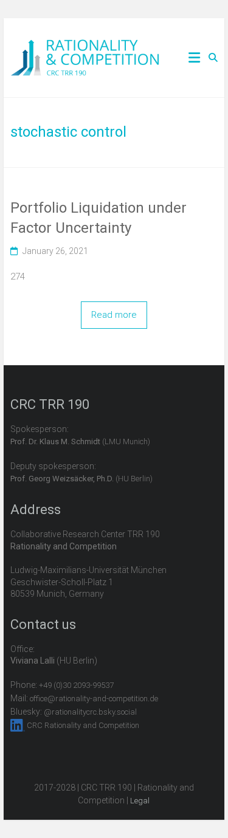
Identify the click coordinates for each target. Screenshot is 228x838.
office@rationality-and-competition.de (94, 698)
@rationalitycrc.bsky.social (90, 711)
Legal (140, 800)
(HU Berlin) (81, 478)
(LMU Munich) (80, 441)
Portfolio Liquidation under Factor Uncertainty (98, 218)
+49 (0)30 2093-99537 (76, 685)
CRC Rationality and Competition (83, 725)
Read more (114, 314)
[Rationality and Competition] (84, 46)
